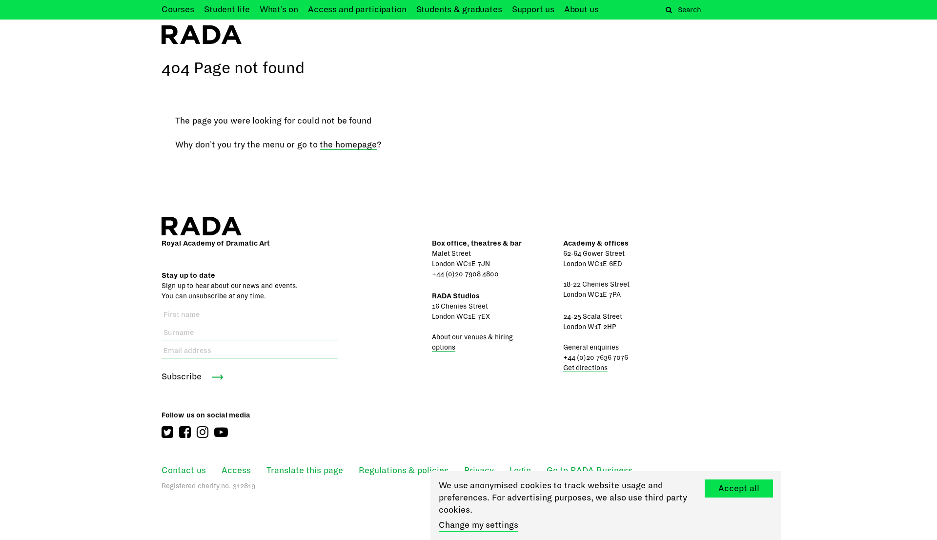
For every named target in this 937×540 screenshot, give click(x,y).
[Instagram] (202, 432)
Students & (459, 9)
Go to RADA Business (589, 470)
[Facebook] (185, 432)
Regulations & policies (403, 470)
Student (227, 9)
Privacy (479, 470)
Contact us (184, 470)
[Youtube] (221, 432)
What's (279, 9)
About (581, 9)
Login (520, 470)
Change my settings (478, 525)
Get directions (585, 368)
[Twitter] (167, 432)
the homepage (348, 144)
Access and (357, 9)
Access (236, 470)
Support (533, 9)
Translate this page (304, 470)
